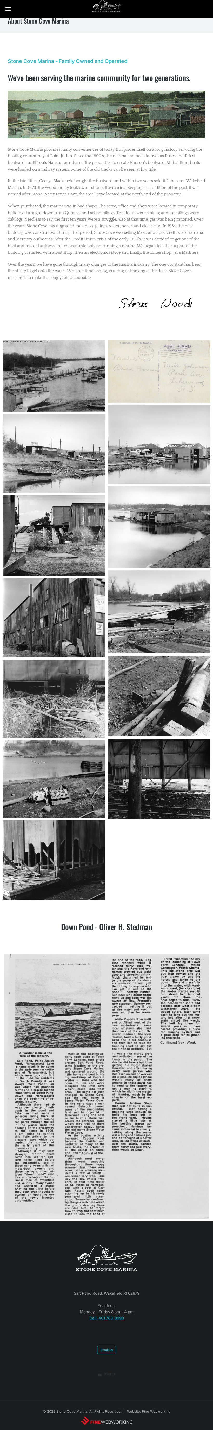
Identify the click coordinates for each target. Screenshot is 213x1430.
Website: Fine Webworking (148, 1411)
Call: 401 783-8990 (106, 1318)
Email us (107, 1350)
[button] (8, 9)
